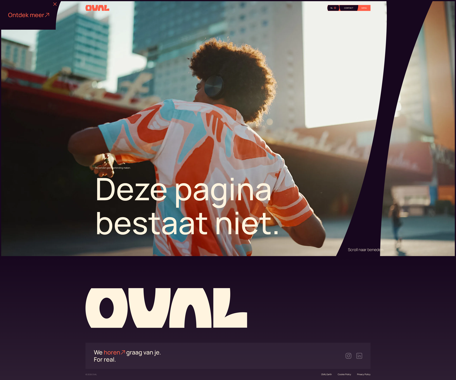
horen (112, 352)
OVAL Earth (326, 374)
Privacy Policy (363, 374)
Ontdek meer (26, 14)
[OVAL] (97, 8)
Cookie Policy (344, 374)
